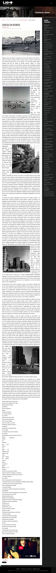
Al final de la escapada (48, 177)
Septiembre (46, 163)
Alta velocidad (47, 182)
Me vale (45, 136)
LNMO (17, 568)
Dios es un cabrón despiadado (47, 63)
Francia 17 (46, 117)
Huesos (45, 119)
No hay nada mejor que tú (49, 193)
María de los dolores (48, 106)
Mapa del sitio (36, 568)
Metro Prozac (46, 110)
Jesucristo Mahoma (48, 73)
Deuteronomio (47, 30)
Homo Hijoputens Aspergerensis (47, 80)
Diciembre (46, 49)
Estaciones (46, 187)
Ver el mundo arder (47, 61)
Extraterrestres (47, 167)
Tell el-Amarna (47, 170)
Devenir (45, 37)
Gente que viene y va (48, 51)
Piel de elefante (47, 69)
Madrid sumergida (23, 20)
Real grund (46, 123)
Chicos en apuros (47, 56)
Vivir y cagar (46, 32)
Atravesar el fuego (47, 47)
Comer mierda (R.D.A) (48, 91)
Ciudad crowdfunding (48, 141)
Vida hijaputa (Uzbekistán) (46, 93)
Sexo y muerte (47, 112)
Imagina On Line (45, 570)
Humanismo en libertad (48, 134)
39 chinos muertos (47, 77)
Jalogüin (45, 114)
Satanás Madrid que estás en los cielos (48, 71)
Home (3, 20)
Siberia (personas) (47, 101)
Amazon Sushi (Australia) (47, 25)
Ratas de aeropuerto (48, 75)
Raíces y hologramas (48, 154)
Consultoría (46, 152)
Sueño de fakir (47, 159)
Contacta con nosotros (26, 568)
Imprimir (5, 560)
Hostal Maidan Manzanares (47, 189)
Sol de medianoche (48, 133)
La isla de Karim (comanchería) (47, 66)
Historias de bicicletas (48, 161)
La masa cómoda (47, 128)
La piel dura (46, 165)
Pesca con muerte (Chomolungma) (47, 86)
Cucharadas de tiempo (48, 46)
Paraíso (45, 116)
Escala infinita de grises (48, 156)
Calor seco (46, 172)
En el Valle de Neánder (48, 121)
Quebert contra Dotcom (48, 191)
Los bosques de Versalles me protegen (48, 144)
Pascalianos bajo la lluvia (49, 195)
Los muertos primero (48, 44)
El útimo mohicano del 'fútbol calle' (48, 175)
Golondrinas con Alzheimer (47, 104)
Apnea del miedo (47, 42)
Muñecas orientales (48, 108)
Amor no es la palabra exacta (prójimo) (48, 147)
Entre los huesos (47, 169)
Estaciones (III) (47, 157)
